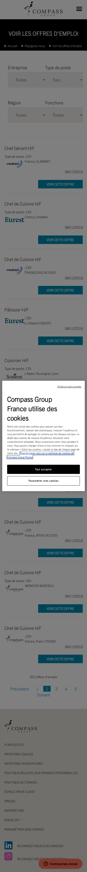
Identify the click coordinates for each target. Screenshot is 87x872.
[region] (43, 436)
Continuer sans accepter (69, 386)
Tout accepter (43, 469)
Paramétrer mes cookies (44, 480)
